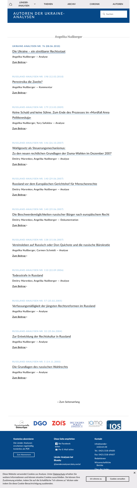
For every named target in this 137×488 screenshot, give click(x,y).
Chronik (95, 4)
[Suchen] (104, 14)
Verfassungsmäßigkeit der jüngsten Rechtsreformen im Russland (53, 306)
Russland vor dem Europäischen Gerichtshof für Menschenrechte (54, 183)
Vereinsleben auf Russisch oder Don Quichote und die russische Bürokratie (61, 245)
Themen (48, 4)
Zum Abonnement (24, 455)
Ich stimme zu (96, 479)
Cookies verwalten (117, 479)
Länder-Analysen (23, 4)
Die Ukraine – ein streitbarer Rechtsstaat (38, 51)
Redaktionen (100, 459)
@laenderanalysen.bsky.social (67, 464)
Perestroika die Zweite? (27, 81)
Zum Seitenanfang (69, 402)
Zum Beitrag (19, 62)
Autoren (118, 4)
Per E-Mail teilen (66, 450)
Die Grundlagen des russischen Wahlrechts (40, 366)
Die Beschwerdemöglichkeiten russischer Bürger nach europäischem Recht (60, 214)
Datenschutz (59, 474)
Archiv (72, 4)
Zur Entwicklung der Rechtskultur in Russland (41, 336)
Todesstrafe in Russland (27, 275)
